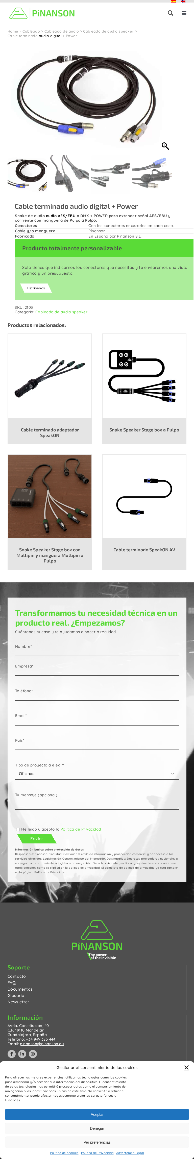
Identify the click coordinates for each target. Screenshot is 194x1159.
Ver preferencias (97, 1142)
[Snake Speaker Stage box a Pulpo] (144, 375)
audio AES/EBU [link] (61, 215)
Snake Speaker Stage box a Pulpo (144, 429)
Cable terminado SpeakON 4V (144, 549)
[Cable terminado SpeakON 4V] (144, 496)
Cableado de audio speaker (61, 312)
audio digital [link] (50, 36)
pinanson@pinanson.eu (42, 1043)
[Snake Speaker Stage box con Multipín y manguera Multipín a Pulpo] (50, 496)
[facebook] (12, 1054)
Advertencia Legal (130, 1153)
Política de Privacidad (97, 1153)
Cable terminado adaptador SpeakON (50, 432)
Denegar (97, 1128)
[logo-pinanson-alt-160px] (42, 7)
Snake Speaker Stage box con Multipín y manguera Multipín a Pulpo (49, 555)
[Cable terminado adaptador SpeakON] (50, 375)
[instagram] (33, 1054)
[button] (186, 1067)
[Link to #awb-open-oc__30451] (171, 13)
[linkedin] (22, 1054)
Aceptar (97, 1114)
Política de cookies (64, 1153)
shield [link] (87, 863)
